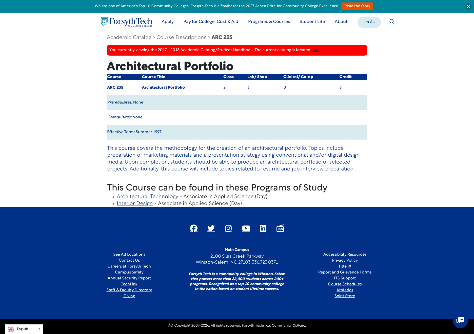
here (315, 50)
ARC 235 (222, 37)
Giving (129, 296)
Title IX (344, 267)
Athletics (344, 290)
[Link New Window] (193, 228)
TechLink (129, 284)
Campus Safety (129, 272)
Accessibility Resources (344, 255)
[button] (369, 22)
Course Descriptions (181, 37)
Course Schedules (345, 284)
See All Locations (129, 255)
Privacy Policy (345, 261)
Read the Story (357, 6)
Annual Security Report (129, 278)
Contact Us (129, 261)
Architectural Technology (147, 196)
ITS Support (345, 278)
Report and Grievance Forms (345, 272)
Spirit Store (345, 296)
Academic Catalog (129, 37)
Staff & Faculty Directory (129, 290)
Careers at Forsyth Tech (129, 267)
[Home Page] (126, 22)
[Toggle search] (392, 22)
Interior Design (135, 203)
